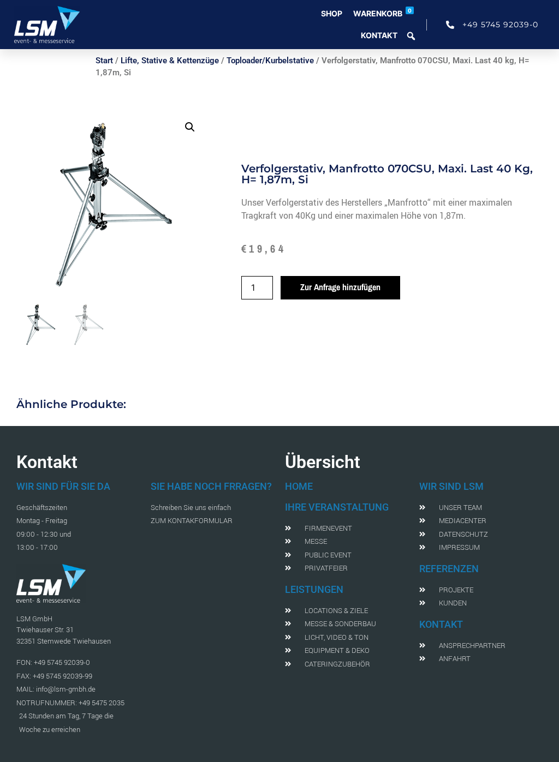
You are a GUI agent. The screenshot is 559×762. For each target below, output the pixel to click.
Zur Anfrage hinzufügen (340, 287)
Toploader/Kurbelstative (270, 60)
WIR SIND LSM (451, 486)
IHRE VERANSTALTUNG (337, 507)
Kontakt (379, 35)
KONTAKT (441, 624)
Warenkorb (382, 12)
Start (104, 60)
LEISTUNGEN (314, 589)
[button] (190, 127)
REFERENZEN (449, 568)
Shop (331, 13)
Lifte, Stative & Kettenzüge (170, 60)
